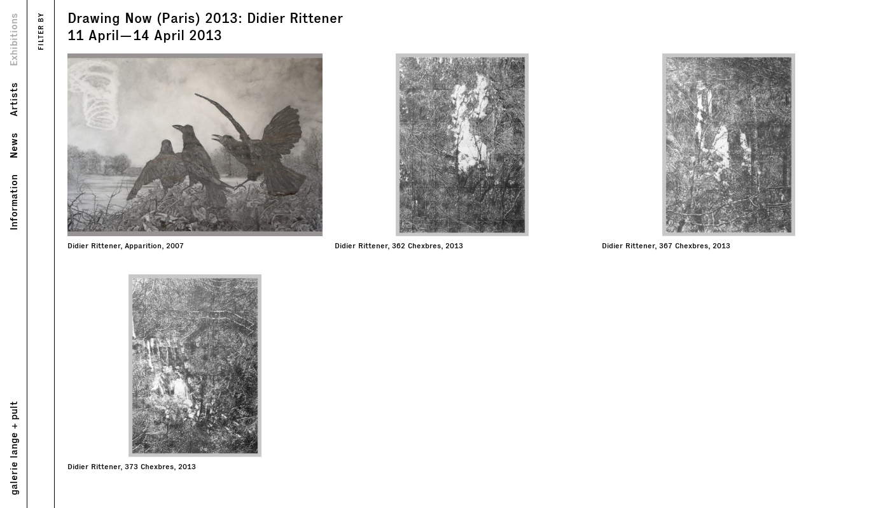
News (13, 145)
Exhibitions (13, 39)
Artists (13, 99)
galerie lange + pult (13, 448)
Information (13, 202)
